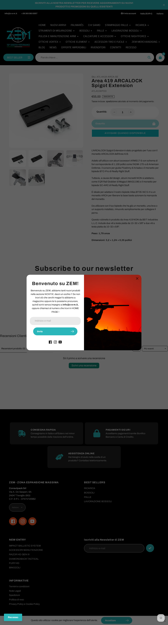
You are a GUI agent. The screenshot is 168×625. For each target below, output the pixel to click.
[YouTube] (60, 342)
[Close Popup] (137, 278)
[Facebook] (50, 342)
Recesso (13, 617)
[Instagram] (55, 342)
